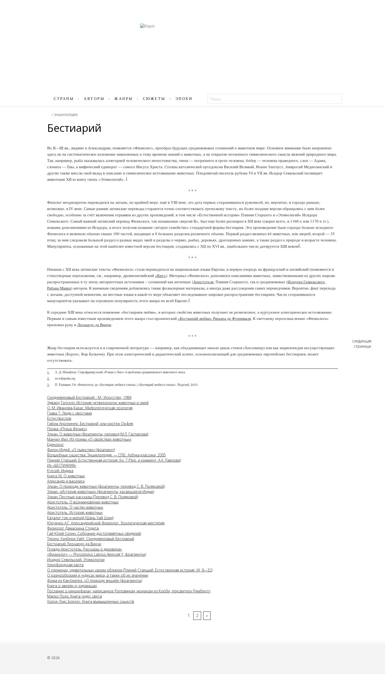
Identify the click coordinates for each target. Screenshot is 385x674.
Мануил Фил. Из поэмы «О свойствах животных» (89, 439)
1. (48, 372)
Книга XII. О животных (66, 475)
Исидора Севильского (306, 281)
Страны (64, 99)
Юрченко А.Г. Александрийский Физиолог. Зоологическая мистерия (105, 522)
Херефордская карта (65, 564)
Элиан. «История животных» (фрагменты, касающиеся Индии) (100, 491)
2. (48, 378)
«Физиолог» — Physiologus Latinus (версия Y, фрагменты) (96, 554)
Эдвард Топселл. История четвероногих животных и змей (97, 402)
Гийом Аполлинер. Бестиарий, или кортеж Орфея (90, 423)
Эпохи (184, 99)
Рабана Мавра (59, 288)
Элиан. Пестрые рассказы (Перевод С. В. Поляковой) (92, 496)
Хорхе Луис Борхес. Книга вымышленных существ (90, 601)
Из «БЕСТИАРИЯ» (61, 465)
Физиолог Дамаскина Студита (73, 528)
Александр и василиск (66, 481)
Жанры (123, 99)
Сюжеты (154, 99)
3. (48, 384)
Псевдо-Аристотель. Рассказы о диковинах (84, 549)
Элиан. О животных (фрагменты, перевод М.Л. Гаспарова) (97, 434)
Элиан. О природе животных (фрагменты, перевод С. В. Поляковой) (106, 486)
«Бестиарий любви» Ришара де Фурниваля (214, 318)
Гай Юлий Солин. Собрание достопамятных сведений (94, 533)
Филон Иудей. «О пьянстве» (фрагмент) (81, 449)
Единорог (55, 444)
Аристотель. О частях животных (75, 507)
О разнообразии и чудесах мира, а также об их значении (97, 575)
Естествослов (59, 418)
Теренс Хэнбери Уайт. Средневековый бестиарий (90, 538)
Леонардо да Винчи (94, 324)
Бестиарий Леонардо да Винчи (74, 543)
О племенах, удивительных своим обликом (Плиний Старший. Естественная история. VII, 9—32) (129, 570)
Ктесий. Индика (60, 470)
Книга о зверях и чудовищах (72, 585)
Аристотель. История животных (75, 512)
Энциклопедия (66, 115)
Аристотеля (203, 281)
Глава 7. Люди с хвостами (69, 413)
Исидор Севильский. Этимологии (75, 559)
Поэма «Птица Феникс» (67, 428)
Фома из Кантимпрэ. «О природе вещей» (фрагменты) (94, 580)
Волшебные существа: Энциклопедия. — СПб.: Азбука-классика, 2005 (106, 454)
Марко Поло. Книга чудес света (74, 596)
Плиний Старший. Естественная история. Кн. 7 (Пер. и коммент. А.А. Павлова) (114, 460)
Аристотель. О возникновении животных (83, 502)
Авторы (94, 99)
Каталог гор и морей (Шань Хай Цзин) (80, 517)
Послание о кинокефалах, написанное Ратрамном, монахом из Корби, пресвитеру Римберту (128, 590)
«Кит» (160, 275)
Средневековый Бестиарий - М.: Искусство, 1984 (89, 397)
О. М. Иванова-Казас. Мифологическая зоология (90, 407)
